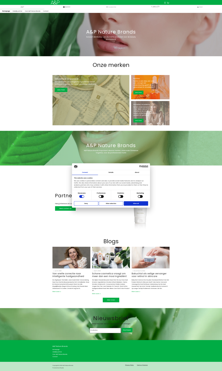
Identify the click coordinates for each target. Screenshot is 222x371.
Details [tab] (111, 172)
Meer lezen (56, 291)
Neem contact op (65, 208)
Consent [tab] (85, 172)
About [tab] (137, 172)
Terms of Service (142, 365)
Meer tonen (111, 300)
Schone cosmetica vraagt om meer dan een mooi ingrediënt (109, 275)
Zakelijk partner (17, 11)
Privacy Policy (129, 365)
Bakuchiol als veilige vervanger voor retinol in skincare (149, 275)
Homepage (6, 11)
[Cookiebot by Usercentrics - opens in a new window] (140, 166)
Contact (46, 11)
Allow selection (111, 203)
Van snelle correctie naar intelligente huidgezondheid (68, 275)
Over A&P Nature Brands (32, 11)
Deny (86, 203)
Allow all (136, 203)
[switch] (101, 196)
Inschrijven (127, 330)
